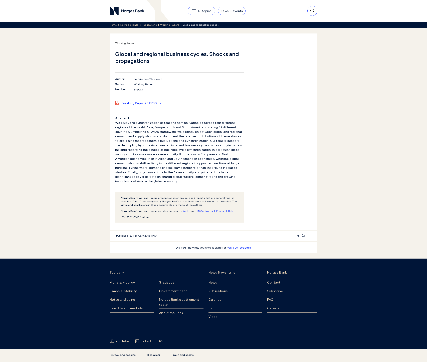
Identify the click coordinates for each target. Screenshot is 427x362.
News (212, 282)
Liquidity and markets (126, 308)
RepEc (186, 211)
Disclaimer (153, 355)
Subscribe (275, 291)
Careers (273, 308)
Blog (211, 308)
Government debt (173, 291)
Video (213, 316)
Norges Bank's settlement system (179, 302)
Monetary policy (122, 282)
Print (298, 235)
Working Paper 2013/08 (143, 103)
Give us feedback (239, 247)
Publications (218, 291)
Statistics (166, 282)
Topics (115, 272)
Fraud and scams (183, 355)
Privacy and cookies (123, 355)
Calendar (215, 299)
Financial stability (123, 291)
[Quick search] (312, 11)
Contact (273, 282)
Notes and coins (122, 299)
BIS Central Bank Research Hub (214, 211)
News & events (220, 272)
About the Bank (171, 313)
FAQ (270, 299)
